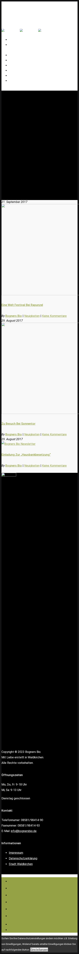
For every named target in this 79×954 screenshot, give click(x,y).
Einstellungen (39, 949)
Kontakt (17, 80)
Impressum (16, 852)
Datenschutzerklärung (23, 858)
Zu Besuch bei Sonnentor (18, 423)
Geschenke (19, 70)
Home (16, 880)
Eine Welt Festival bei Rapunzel (22, 305)
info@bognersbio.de (24, 831)
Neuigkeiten (32, 316)
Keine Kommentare (54, 316)
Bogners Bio (13, 316)
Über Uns (20, 887)
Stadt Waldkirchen (21, 864)
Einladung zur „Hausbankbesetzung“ (26, 454)
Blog (14, 908)
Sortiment (21, 894)
